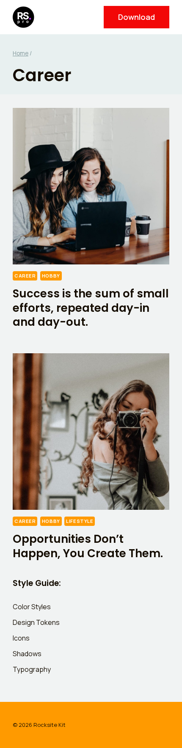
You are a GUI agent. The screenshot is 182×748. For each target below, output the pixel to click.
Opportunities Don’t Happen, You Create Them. (88, 546)
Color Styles (32, 606)
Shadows (27, 653)
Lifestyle (79, 521)
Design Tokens (36, 622)
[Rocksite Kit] (27, 17)
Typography (32, 669)
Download (136, 17)
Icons (21, 638)
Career (25, 275)
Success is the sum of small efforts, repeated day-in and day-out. (91, 308)
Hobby (51, 275)
